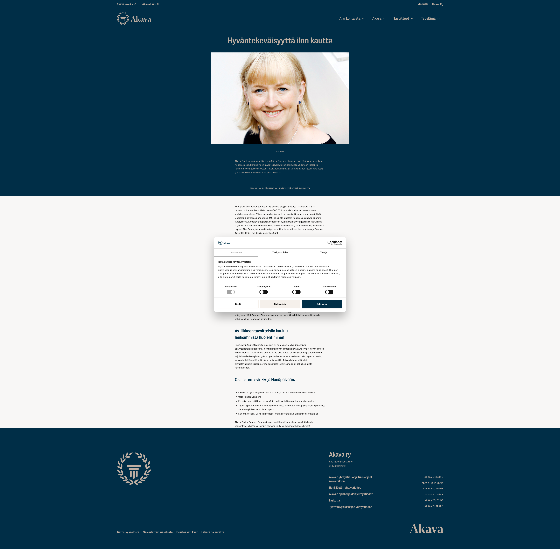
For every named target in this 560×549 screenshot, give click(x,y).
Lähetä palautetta (212, 532)
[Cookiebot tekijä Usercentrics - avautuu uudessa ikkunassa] (329, 243)
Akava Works (125, 4)
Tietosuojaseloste (128, 532)
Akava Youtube (434, 500)
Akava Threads (434, 506)
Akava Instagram (432, 483)
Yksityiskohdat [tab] (280, 252)
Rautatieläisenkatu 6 (341, 461)
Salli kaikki (322, 304)
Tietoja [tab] (323, 252)
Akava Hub (148, 4)
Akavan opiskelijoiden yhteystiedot (351, 494)
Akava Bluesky (434, 494)
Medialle (423, 4)
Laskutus (335, 500)
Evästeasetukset (187, 532)
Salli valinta (280, 304)
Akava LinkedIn (434, 477)
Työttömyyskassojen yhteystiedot (350, 507)
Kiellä (238, 304)
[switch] (263, 291)
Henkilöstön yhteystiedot (345, 488)
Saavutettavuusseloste (158, 532)
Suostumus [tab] (236, 252)
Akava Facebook (433, 488)
